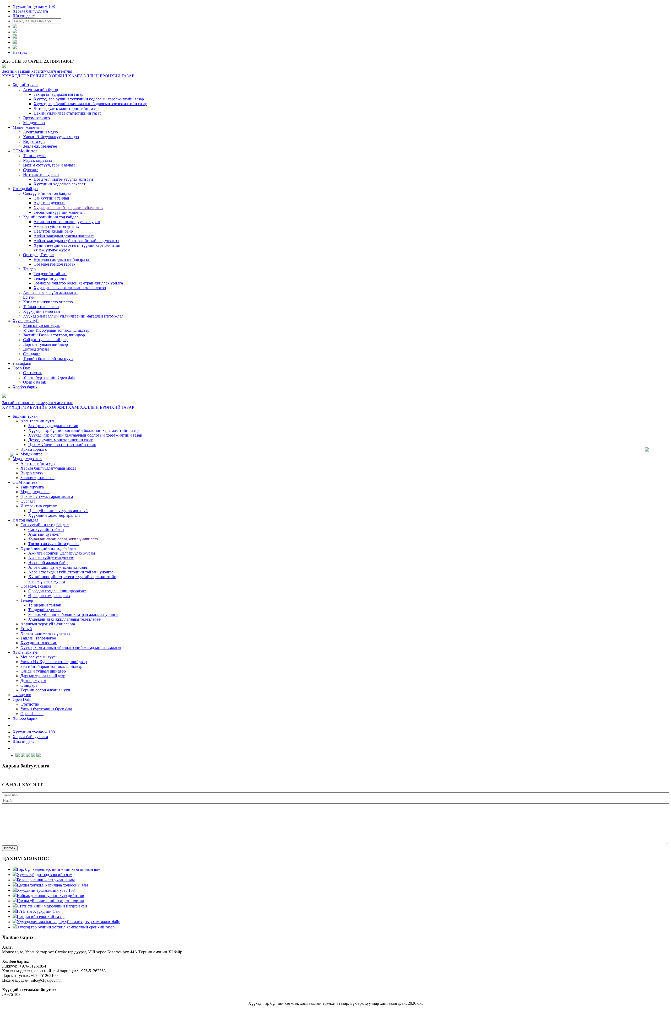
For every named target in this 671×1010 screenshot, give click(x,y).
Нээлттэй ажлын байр (53, 231)
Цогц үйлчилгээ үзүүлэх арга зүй (63, 179)
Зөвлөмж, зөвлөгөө (40, 146)
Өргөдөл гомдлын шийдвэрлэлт (62, 259)
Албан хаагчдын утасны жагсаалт (64, 236)
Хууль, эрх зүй (26, 321)
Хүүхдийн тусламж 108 (34, 6)
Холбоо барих (25, 387)
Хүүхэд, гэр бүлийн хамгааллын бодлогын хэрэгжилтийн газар (90, 103)
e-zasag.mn (22, 363)
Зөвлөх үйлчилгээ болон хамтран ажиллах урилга (78, 283)
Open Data (22, 368)
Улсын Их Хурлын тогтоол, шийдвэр (56, 330)
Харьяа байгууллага (30, 11)
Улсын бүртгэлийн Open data (49, 377)
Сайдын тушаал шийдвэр (45, 339)
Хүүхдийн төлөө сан (41, 311)
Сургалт (30, 170)
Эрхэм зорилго (36, 118)
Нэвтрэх (20, 52)
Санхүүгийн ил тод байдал (47, 193)
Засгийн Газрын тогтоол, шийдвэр (54, 335)
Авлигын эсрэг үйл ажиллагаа (50, 292)
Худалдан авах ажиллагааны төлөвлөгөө (70, 288)
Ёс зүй (29, 297)
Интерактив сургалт (41, 174)
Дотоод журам (36, 349)
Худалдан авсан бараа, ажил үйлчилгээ (68, 207)
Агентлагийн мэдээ (40, 132)
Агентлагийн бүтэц (40, 89)
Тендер (29, 269)
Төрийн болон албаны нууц (48, 358)
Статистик (32, 372)
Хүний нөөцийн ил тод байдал (50, 217)
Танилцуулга (34, 155)
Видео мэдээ (34, 141)
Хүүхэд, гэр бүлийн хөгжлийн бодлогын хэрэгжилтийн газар (89, 99)
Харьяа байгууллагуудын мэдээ (51, 137)
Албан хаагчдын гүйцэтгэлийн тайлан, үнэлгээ (76, 240)
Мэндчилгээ (34, 122)
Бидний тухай (25, 85)
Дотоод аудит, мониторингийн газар (66, 108)
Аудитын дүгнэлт (49, 203)
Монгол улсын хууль (41, 325)
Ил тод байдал (25, 188)
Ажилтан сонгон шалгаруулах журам (67, 221)
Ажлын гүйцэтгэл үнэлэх (56, 226)
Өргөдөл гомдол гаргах (54, 264)
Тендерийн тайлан (50, 273)
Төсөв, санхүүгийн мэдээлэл (59, 212)
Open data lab (34, 382)
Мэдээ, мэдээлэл (27, 127)
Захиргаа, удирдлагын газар (58, 94)
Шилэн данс (24, 16)
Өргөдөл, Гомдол (38, 254)
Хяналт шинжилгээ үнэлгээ (48, 302)
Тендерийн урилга (50, 278)
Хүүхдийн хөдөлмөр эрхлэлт (59, 184)
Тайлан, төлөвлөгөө (41, 306)
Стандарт (31, 354)
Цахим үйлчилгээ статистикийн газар (67, 113)
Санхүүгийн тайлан (51, 198)
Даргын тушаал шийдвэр (45, 344)
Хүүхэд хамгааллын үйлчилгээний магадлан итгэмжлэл (73, 316)
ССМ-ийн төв (25, 151)
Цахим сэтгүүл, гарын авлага (49, 165)
